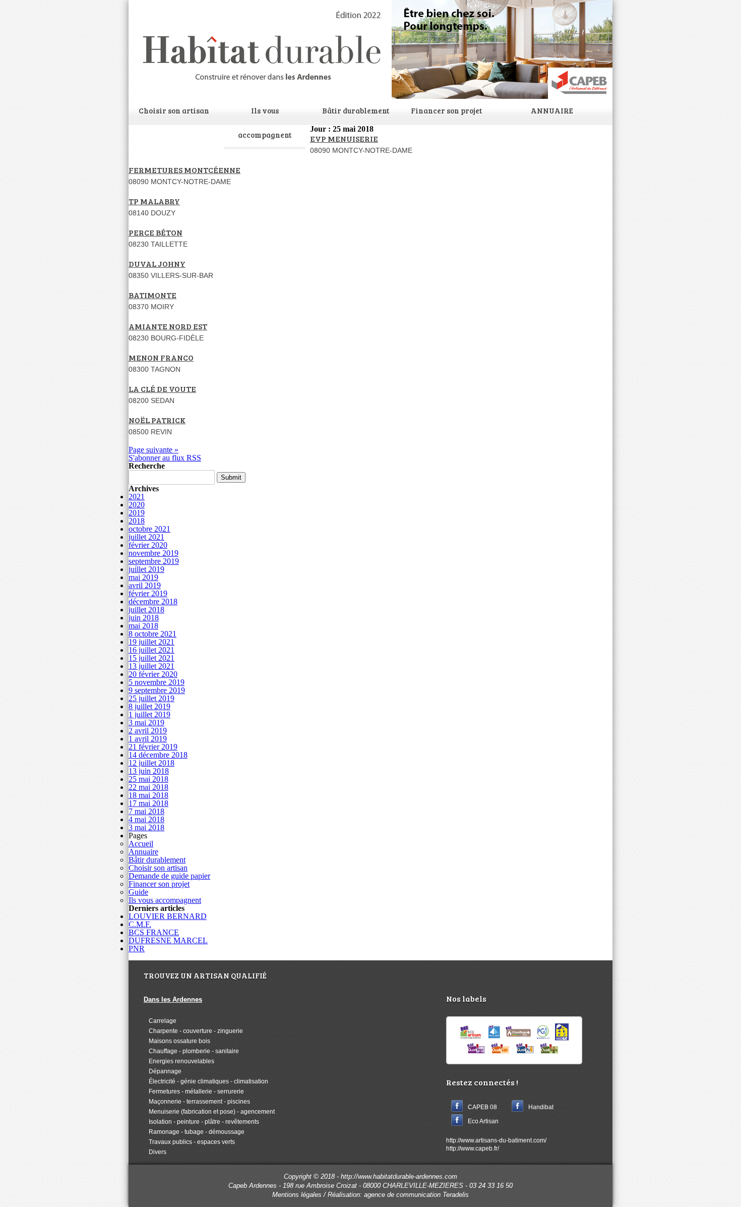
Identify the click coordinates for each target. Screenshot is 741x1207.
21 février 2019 (153, 746)
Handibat (540, 1107)
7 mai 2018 (146, 811)
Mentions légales (297, 1194)
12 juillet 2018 (151, 763)
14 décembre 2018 (158, 755)
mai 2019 (143, 577)
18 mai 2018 (148, 795)
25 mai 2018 (148, 779)
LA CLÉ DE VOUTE (162, 388)
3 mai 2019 (146, 722)
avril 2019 (145, 585)
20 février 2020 (153, 674)
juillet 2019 (146, 569)
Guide (138, 892)
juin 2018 (144, 617)
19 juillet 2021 (151, 642)
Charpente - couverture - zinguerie (193, 1030)
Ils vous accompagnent (264, 122)
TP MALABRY (154, 201)
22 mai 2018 (148, 787)
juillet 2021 (146, 537)
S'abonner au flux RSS (165, 457)
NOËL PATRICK (157, 420)
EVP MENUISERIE (344, 138)
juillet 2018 (146, 609)
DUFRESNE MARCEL (168, 940)
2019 (137, 512)
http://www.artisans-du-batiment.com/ (496, 1140)
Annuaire (143, 851)
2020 (137, 504)
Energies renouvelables (179, 1061)
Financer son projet (446, 110)
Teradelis (456, 1194)
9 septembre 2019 (157, 690)
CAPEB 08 (482, 1107)
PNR (137, 948)
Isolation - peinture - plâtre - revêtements (201, 1121)
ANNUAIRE (552, 110)
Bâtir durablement (355, 110)
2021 (137, 496)
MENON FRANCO (161, 357)
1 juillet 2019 (149, 714)
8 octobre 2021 (152, 633)
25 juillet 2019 (151, 698)
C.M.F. (140, 924)
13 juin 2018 (149, 771)
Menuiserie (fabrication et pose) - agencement (209, 1111)
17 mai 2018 (148, 803)
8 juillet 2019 (149, 706)
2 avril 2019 (148, 730)
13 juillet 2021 (151, 666)
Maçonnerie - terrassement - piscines (197, 1101)
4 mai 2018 (146, 819)
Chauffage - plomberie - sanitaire (191, 1051)
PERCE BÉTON (155, 232)
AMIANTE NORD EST (168, 326)
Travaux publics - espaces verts (189, 1141)
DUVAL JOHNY (157, 263)
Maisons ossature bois (177, 1041)
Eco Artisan (483, 1121)
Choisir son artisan (174, 110)
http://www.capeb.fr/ (472, 1148)
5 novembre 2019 (156, 682)
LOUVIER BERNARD (168, 916)
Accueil (141, 843)
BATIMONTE (152, 295)
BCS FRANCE (154, 932)
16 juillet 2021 (151, 650)
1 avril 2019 (148, 738)
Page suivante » (153, 449)
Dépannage (162, 1071)
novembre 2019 (153, 553)
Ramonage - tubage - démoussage (194, 1131)
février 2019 (148, 593)
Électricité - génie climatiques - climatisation (206, 1081)
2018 (137, 520)
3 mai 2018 (146, 827)
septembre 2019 (154, 561)
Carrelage (160, 1020)
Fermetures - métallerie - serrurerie (194, 1091)
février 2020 (148, 545)
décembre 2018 (153, 601)
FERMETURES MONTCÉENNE (184, 169)
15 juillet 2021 (151, 658)
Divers (155, 1152)
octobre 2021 (149, 529)
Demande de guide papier (169, 876)
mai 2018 (143, 625)
